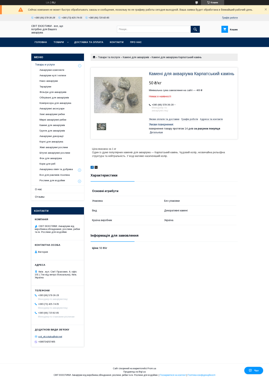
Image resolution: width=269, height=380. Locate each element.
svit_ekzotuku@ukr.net (50, 336)
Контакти (117, 42)
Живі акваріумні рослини (54, 147)
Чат (256, 370)
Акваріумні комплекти (52, 70)
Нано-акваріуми (49, 81)
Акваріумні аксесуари (52, 108)
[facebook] (92, 167)
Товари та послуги (109, 57)
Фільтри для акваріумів (53, 92)
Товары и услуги (45, 64)
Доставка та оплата (88, 42)
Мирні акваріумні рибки (53, 119)
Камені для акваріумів (136, 57)
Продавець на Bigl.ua (134, 371)
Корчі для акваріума (51, 141)
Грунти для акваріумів (52, 130)
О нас (38, 189)
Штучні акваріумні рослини (55, 152)
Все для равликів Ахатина (55, 175)
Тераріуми (45, 86)
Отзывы (39, 196)
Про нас (136, 42)
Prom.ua (151, 368)
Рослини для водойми (52, 180)
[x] (96, 167)
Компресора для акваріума (55, 103)
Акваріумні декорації (52, 136)
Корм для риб (47, 163)
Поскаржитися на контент (173, 375)
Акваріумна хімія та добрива (56, 169)
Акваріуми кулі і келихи (53, 75)
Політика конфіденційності (201, 375)
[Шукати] (195, 29)
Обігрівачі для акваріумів (54, 97)
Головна (41, 42)
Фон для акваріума (51, 158)
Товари (58, 42)
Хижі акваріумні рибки (52, 114)
